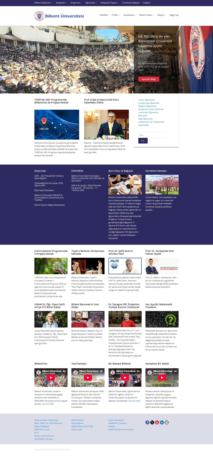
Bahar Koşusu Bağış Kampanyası (49, 205)
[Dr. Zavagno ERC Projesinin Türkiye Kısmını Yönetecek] (125, 319)
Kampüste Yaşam (108, 2)
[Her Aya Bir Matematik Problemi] (162, 319)
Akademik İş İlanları (117, 423)
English (146, 2)
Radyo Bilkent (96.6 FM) (82, 426)
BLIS (36, 432)
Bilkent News (77, 420)
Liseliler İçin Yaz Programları (151, 122)
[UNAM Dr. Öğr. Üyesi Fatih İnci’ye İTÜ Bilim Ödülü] (51, 319)
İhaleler (111, 426)
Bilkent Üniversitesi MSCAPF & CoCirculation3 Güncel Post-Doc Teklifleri (49, 197)
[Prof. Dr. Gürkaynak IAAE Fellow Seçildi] (162, 265)
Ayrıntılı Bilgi (149, 54)
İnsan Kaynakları (116, 420)
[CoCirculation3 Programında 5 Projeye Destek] (51, 265)
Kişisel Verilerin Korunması (120, 429)
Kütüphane (128, 15)
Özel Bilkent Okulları (43, 439)
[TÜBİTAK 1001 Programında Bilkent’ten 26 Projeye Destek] (56, 124)
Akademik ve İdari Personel (150, 109)
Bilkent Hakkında (42, 2)
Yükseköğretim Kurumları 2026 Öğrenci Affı (48, 184)
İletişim (160, 15)
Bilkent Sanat (145, 15)
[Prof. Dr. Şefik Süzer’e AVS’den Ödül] (125, 265)
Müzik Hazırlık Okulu (44, 435)
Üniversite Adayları (131, 2)
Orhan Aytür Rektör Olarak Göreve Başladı (156, 38)
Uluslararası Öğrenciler (149, 103)
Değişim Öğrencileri (147, 106)
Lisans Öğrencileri (146, 100)
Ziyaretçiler (143, 125)
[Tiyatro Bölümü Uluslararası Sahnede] (88, 265)
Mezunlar (142, 115)
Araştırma (75, 2)
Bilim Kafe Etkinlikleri (44, 190)
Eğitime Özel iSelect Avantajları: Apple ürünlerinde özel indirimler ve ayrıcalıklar (87, 178)
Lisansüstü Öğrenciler (148, 112)
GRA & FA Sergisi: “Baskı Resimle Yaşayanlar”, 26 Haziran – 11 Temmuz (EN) (86, 188)
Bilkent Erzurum (41, 429)
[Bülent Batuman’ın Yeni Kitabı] (88, 319)
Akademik (60, 2)
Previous (4, 59)
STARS (115, 15)
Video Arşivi (76, 429)
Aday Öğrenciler (145, 118)
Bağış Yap (174, 15)
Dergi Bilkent (77, 423)
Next (208, 59)
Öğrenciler (90, 2)
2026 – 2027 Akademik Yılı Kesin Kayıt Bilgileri (48, 177)
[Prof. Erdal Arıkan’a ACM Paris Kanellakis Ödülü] (106, 124)
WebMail (104, 15)
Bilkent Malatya (41, 426)
